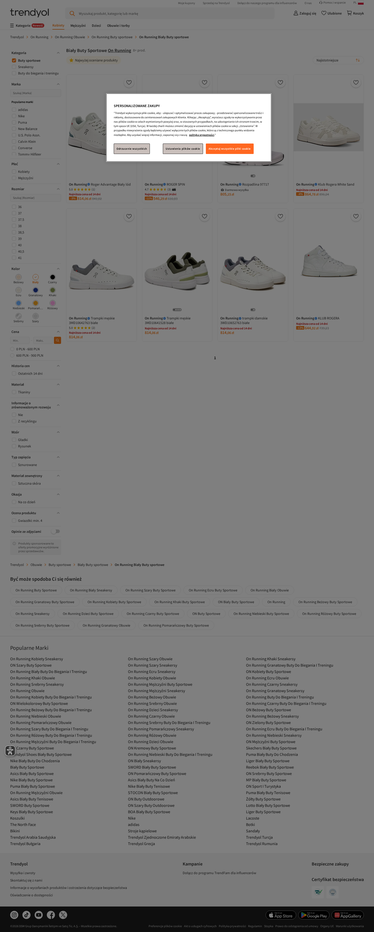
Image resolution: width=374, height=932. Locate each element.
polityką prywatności (201, 135)
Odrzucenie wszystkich (132, 148)
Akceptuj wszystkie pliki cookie (230, 148)
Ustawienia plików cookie (183, 148)
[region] (188, 127)
